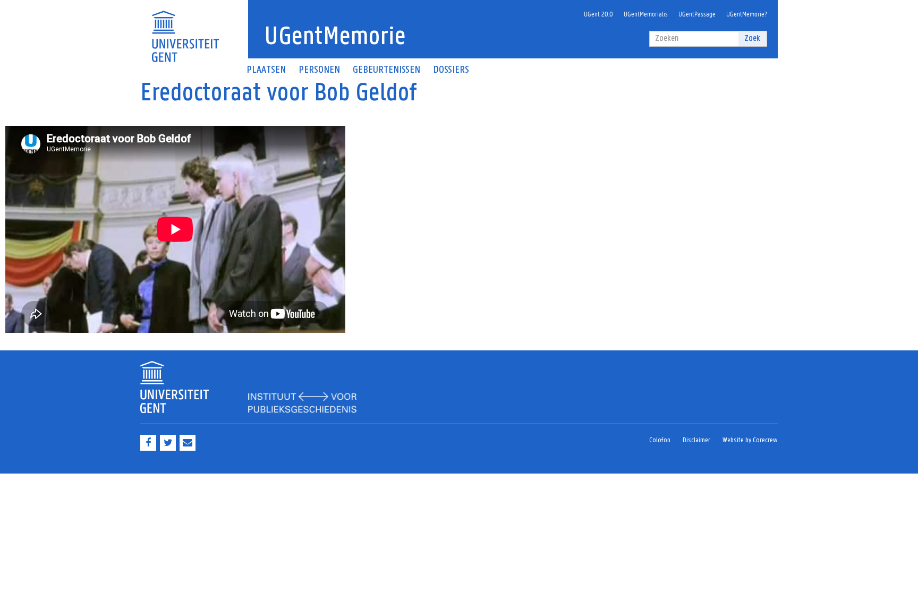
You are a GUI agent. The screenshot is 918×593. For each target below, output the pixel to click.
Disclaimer (696, 440)
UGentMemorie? (746, 13)
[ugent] (185, 30)
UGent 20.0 (598, 13)
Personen (319, 70)
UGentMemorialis (646, 13)
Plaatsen (266, 70)
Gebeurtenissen (386, 70)
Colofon (659, 440)
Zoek (752, 38)
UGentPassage (697, 13)
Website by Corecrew (750, 440)
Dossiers (451, 70)
